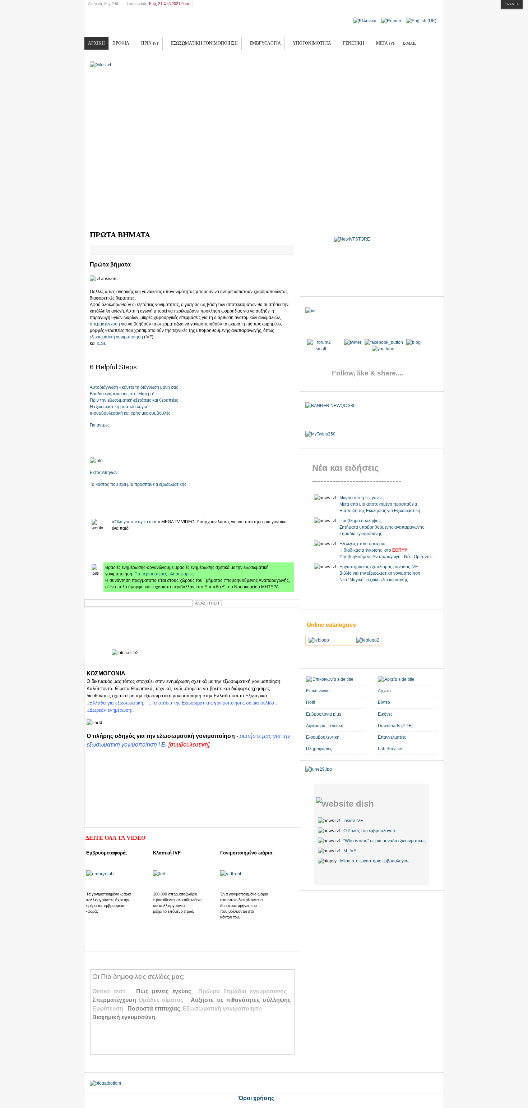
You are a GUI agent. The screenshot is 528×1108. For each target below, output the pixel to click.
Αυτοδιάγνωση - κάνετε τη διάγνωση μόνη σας (134, 387)
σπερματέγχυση (105, 324)
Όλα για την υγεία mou (136, 521)
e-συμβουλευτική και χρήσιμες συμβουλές (130, 413)
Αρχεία (384, 690)
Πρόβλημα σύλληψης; (360, 520)
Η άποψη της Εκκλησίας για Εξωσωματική (379, 510)
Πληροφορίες (319, 748)
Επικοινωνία (318, 690)
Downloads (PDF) (395, 725)
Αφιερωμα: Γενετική (324, 725)
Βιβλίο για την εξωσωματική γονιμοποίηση (379, 573)
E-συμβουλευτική (322, 737)
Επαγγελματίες (392, 737)
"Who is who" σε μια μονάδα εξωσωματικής (384, 840)
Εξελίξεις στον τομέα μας (362, 543)
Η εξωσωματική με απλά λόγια (118, 406)
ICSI (101, 343)
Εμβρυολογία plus (323, 714)
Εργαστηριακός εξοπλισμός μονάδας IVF (378, 566)
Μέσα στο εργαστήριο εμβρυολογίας (374, 860)
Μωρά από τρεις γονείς (361, 497)
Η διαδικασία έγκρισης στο (373, 550)
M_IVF (349, 850)
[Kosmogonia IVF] (147, 22)
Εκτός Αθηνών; (104, 472)
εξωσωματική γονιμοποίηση (117, 336)
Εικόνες (385, 714)
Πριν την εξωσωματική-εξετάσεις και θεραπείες (134, 400)
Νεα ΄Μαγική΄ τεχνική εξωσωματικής (373, 579)
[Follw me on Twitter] (321, 348)
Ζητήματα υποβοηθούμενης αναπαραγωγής (381, 527)
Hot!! (310, 702)
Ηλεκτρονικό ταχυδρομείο (288, 250)
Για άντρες (100, 425)
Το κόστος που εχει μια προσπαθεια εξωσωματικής (138, 484)
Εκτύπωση (280, 250)
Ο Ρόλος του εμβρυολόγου (369, 830)
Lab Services (390, 748)
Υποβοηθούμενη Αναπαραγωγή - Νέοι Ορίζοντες (385, 556)
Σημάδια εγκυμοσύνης (360, 533)
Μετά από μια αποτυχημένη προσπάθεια (378, 504)
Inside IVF (353, 820)
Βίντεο (384, 702)
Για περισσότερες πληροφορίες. (164, 573)
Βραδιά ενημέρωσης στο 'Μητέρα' (122, 393)
